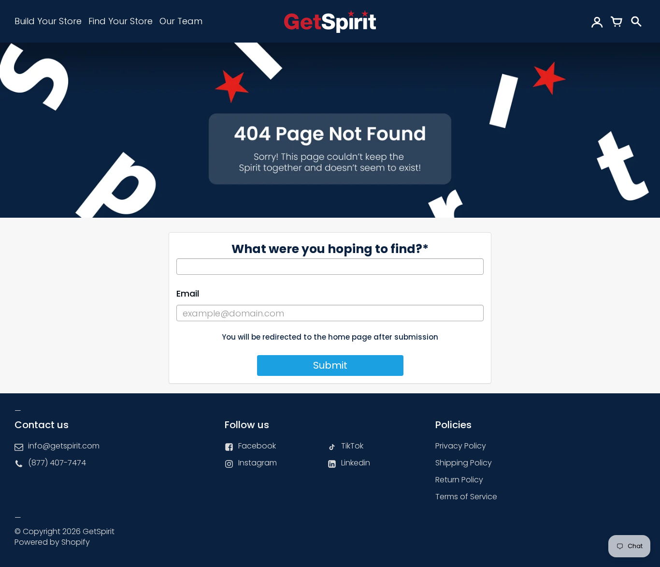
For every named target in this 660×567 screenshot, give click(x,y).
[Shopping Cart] (616, 21)
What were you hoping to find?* (330, 248)
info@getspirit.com (64, 445)
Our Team (180, 21)
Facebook (257, 445)
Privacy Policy (460, 445)
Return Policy (459, 479)
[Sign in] (597, 21)
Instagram (257, 462)
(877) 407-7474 (57, 462)
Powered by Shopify (52, 542)
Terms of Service (466, 496)
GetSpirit (99, 531)
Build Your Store (48, 21)
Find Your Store (120, 21)
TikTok (352, 445)
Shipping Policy (463, 462)
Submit (330, 365)
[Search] (636, 21)
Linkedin (355, 462)
